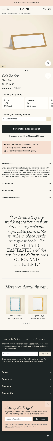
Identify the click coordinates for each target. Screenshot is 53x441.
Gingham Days (38, 315)
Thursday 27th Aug (36, 136)
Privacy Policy (43, 359)
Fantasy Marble (15, 315)
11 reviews (17, 88)
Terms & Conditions (31, 359)
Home (4, 13)
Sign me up (40, 419)
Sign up (45, 353)
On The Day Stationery (23, 13)
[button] (48, 404)
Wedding (11, 13)
